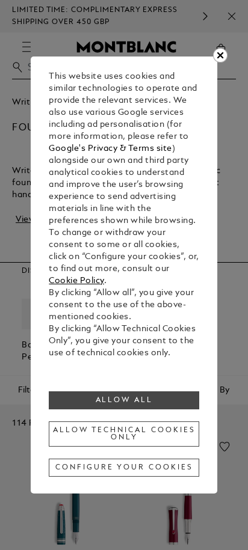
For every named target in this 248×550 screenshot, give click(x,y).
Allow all (124, 400)
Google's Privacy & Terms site (110, 149)
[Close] (220, 55)
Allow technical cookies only (124, 434)
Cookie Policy (76, 281)
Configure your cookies (124, 467)
